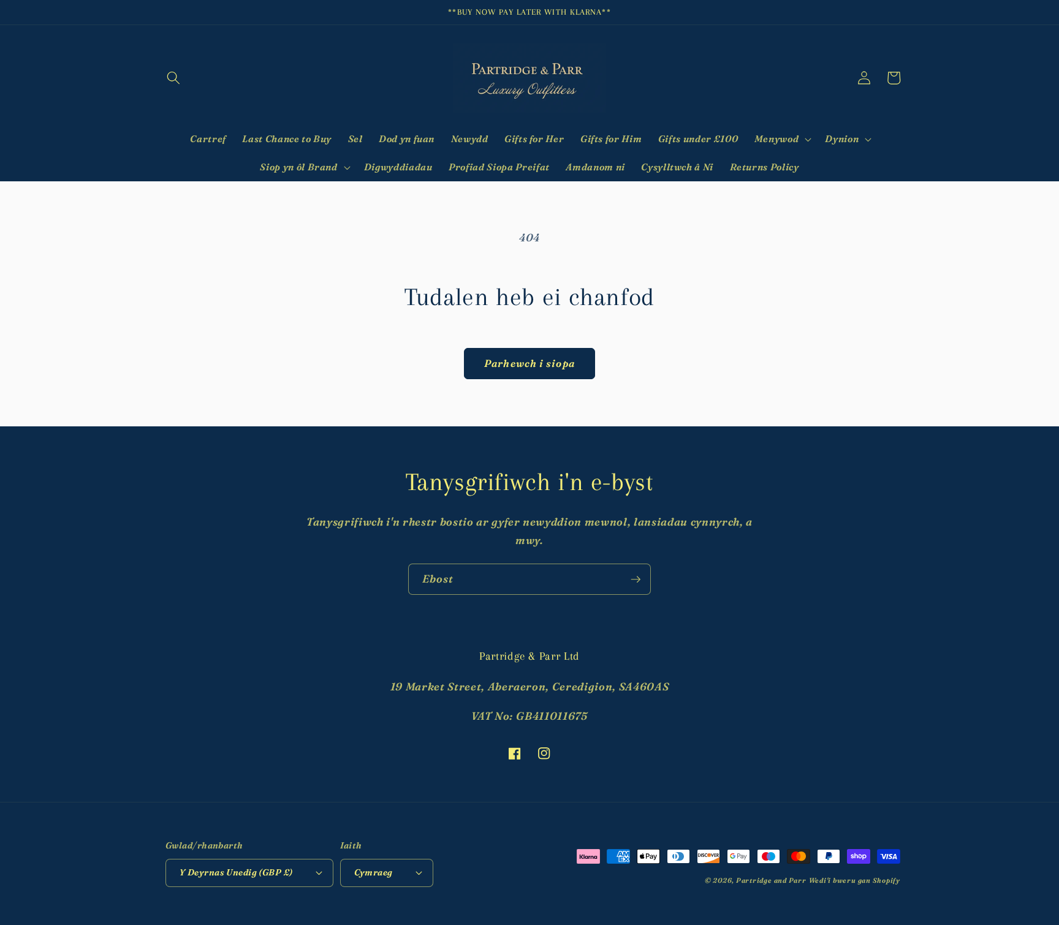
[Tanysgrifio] (635, 579)
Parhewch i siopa (529, 363)
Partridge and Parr (771, 880)
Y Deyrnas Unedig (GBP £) (236, 872)
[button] (173, 77)
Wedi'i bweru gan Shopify (854, 880)
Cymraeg (373, 872)
